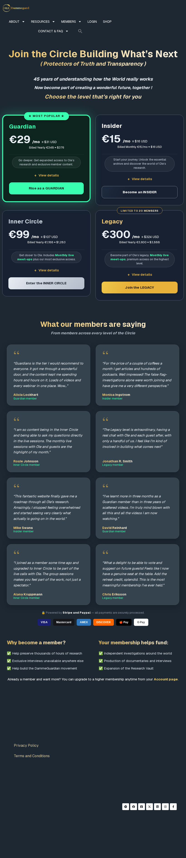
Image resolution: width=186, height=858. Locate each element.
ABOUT (14, 22)
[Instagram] (165, 806)
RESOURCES (40, 22)
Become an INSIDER (140, 192)
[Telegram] (125, 806)
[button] (80, 31)
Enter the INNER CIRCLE (46, 283)
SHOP (107, 22)
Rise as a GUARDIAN (46, 188)
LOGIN (92, 22)
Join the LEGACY (139, 287)
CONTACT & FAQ (50, 31)
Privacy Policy (26, 745)
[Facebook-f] (173, 806)
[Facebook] (133, 806)
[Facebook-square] (141, 806)
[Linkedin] (157, 806)
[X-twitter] (149, 806)
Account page (166, 679)
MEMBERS (68, 22)
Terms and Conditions (32, 756)
